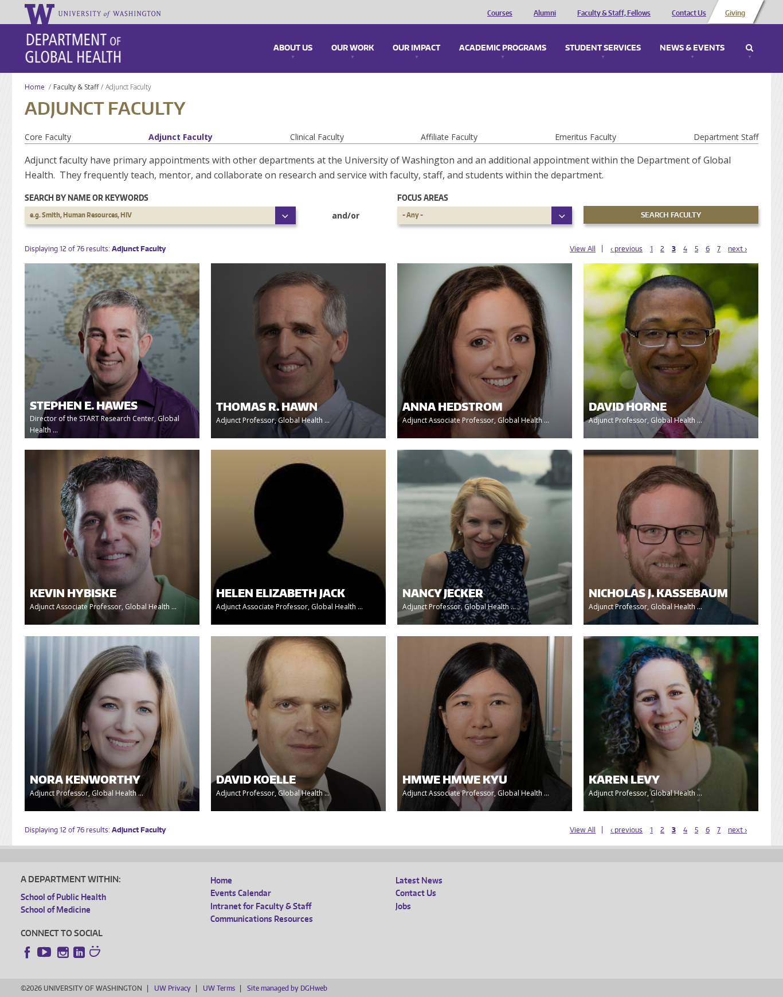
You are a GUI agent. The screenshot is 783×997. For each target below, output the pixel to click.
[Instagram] (63, 952)
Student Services (603, 48)
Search (749, 48)
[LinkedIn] (79, 952)
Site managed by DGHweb (287, 988)
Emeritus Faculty (585, 136)
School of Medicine (56, 909)
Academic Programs (502, 48)
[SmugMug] (96, 953)
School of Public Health (63, 897)
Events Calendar (240, 893)
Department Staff (726, 136)
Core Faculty (48, 136)
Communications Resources (261, 919)
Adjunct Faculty (180, 136)
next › (737, 248)
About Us (292, 48)
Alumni (545, 13)
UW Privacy (172, 988)
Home (35, 87)
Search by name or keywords (86, 197)
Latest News (419, 880)
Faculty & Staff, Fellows (614, 13)
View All (583, 248)
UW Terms (219, 988)
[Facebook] (27, 952)
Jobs (403, 906)
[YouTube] (45, 952)
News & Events (692, 48)
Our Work (352, 48)
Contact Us (689, 13)
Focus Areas (422, 197)
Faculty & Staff (76, 87)
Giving (735, 13)
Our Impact (416, 48)
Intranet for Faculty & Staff (260, 906)
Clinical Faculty (317, 136)
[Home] (73, 48)
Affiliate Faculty (449, 136)
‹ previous (626, 248)
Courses (499, 13)
